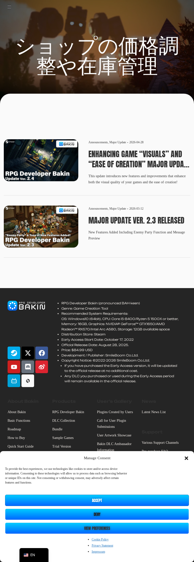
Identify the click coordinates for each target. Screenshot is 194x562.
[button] (186, 458)
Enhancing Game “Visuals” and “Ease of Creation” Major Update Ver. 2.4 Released (139, 159)
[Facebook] (41, 353)
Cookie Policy (100, 539)
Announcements (98, 142)
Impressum (98, 551)
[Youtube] (14, 366)
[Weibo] (41, 366)
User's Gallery (114, 401)
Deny (97, 514)
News (149, 401)
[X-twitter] (27, 353)
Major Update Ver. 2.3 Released (136, 220)
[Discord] (27, 366)
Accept (97, 500)
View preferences (97, 528)
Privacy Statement (102, 545)
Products (64, 401)
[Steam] (14, 353)
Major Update (117, 142)
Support (152, 431)
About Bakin (23, 401)
